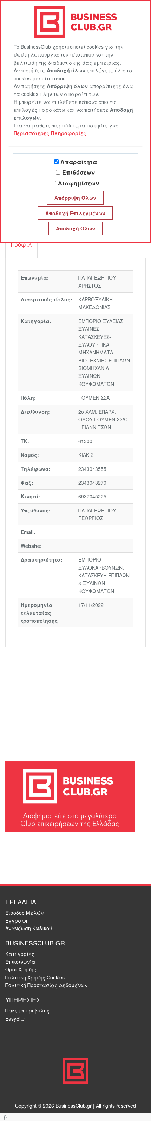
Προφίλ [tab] (21, 244)
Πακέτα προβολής (27, 1010)
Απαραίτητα (78, 162)
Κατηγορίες (19, 953)
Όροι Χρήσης (20, 969)
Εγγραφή (17, 920)
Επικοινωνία (20, 961)
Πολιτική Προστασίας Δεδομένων (46, 985)
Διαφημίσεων (78, 183)
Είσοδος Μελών (24, 912)
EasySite (15, 1018)
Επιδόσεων (78, 172)
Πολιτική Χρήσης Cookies (35, 977)
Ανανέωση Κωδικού (28, 928)
